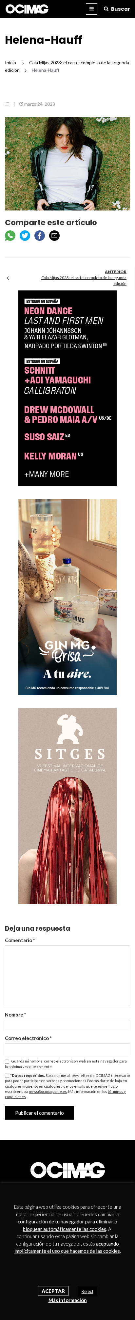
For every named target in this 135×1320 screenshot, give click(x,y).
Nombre (15, 1014)
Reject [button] (87, 1291)
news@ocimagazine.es (48, 1091)
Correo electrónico (28, 1038)
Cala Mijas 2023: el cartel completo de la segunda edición (83, 280)
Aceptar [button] (53, 1291)
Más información (67, 1300)
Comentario (20, 940)
